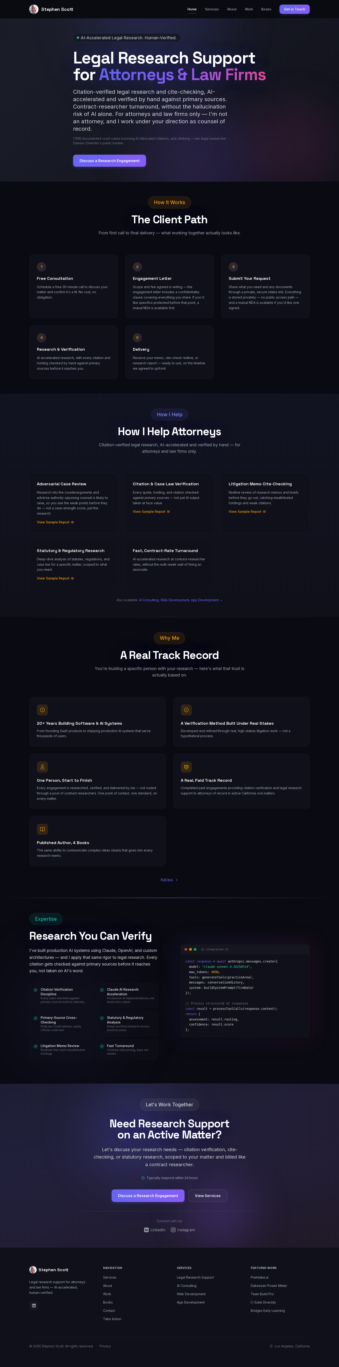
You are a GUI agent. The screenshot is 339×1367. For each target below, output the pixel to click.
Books (266, 9)
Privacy (105, 1346)
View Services (208, 1195)
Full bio (167, 880)
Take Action (112, 1319)
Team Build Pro (262, 1294)
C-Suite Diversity (263, 1302)
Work (249, 9)
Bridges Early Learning (268, 1311)
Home (192, 9)
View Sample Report (53, 522)
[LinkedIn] (34, 1305)
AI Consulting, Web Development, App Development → (181, 600)
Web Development (191, 1294)
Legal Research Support (195, 1277)
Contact (109, 1311)
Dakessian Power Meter (269, 1286)
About (232, 9)
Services (212, 9)
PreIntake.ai (259, 1277)
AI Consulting (186, 1286)
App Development (191, 1302)
